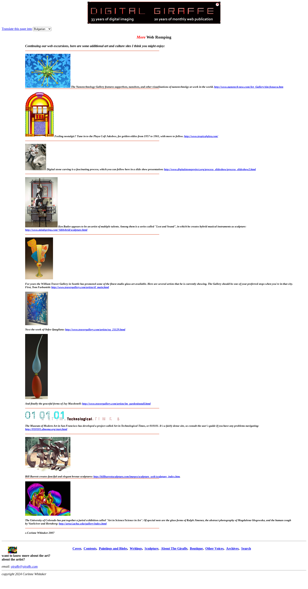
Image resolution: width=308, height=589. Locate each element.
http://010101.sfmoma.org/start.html (46, 429)
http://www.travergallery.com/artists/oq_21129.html (95, 329)
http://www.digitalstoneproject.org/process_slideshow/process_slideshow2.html (210, 169)
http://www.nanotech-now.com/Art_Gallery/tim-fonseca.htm (248, 86)
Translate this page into (17, 29)
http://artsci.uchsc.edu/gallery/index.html (83, 523)
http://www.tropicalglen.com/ (201, 136)
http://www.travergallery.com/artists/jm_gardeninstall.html (116, 403)
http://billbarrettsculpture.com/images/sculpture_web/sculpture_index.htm (136, 476)
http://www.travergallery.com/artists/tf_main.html (80, 287)
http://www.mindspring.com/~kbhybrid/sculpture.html (56, 229)
